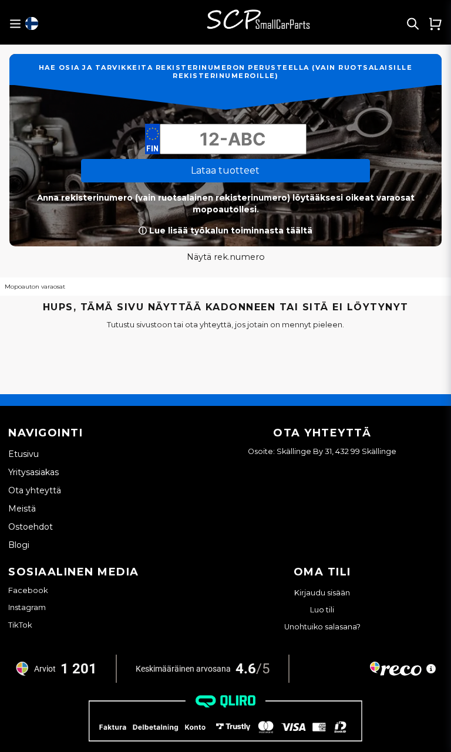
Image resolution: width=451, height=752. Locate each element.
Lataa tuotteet (225, 170)
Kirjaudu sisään (322, 592)
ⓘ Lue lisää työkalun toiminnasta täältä (225, 230)
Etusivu (23, 454)
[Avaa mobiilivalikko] (15, 23)
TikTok (20, 624)
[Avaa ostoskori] (435, 23)
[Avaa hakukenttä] (413, 23)
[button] (31, 23)
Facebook (28, 590)
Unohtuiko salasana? (322, 626)
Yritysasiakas (33, 472)
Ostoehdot (30, 526)
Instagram (27, 607)
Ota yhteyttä (34, 490)
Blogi (18, 545)
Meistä (22, 508)
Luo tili (322, 609)
